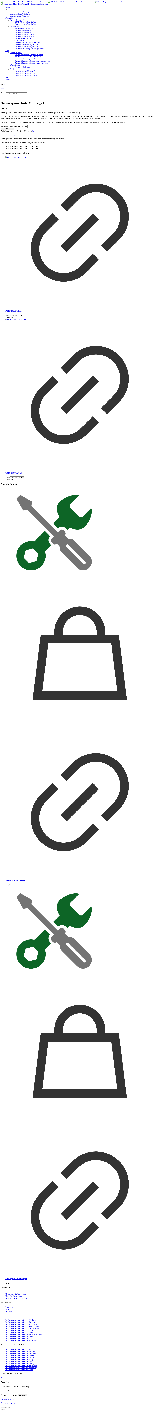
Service (35, 131)
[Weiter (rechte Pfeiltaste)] (4, 1409)
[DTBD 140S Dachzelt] (17, 157)
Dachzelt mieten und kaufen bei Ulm (18, 1338)
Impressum (9, 1307)
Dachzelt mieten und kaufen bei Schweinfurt (21, 1324)
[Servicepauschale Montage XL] (50, 578)
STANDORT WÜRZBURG (9, 1315)
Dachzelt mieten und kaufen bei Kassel (19, 1362)
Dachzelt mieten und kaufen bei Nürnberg (20, 1320)
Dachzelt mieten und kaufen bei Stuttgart (20, 1360)
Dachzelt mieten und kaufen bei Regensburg (21, 1366)
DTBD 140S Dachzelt (13, 311)
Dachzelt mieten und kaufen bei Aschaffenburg (22, 1326)
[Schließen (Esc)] (9, 1407)
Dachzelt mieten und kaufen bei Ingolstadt (20, 1340)
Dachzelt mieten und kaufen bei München (20, 1357)
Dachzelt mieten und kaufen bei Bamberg (20, 1322)
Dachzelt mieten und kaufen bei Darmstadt (20, 1355)
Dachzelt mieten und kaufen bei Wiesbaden (20, 1353)
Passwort (5, 1391)
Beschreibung (10, 135)
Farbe (7, 315)
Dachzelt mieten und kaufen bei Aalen (19, 1370)
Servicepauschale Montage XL (17, 880)
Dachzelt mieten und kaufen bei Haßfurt (19, 1332)
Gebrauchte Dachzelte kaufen (16, 1298)
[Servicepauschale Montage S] (50, 976)
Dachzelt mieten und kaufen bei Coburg (19, 1364)
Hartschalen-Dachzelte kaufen (16, 1294)
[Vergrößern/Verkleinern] (2, 1407)
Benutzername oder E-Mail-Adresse (14, 1387)
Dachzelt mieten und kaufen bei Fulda (19, 1330)
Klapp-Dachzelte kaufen (14, 1296)
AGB (7, 1309)
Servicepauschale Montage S (16, 1279)
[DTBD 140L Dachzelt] (17, 319)
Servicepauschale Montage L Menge (14, 126)
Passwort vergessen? (8, 1399)
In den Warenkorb (7, 129)
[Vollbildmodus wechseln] (4, 1407)
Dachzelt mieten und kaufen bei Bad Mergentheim (23, 1334)
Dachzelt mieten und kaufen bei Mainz (19, 1349)
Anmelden (22, 1395)
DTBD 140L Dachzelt (13, 473)
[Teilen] (6, 1407)
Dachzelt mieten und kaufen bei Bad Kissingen (22, 1328)
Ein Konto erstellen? (8, 1403)
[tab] (79, 135)
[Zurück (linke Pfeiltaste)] (2, 1409)
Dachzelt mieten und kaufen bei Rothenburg (21, 1368)
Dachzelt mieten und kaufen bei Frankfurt (20, 1351)
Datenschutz (9, 1311)
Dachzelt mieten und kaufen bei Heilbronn (20, 1336)
